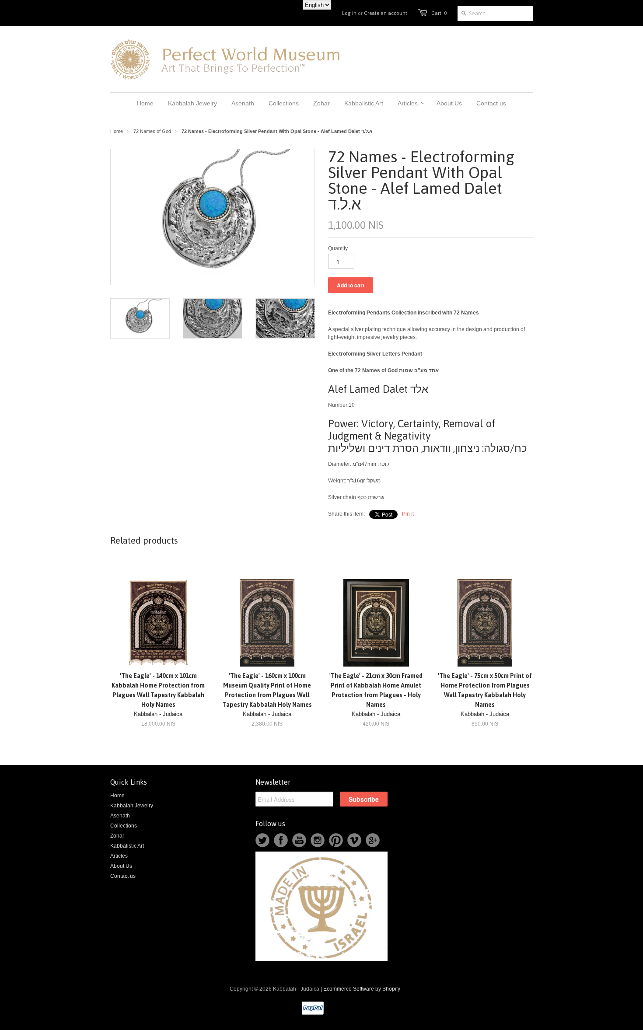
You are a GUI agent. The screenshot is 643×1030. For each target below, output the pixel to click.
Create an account (385, 13)
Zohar (117, 836)
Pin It (408, 514)
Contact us (123, 876)
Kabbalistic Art (127, 846)
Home (117, 796)
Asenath (120, 816)
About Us (121, 866)
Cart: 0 (439, 13)
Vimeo (354, 840)
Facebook (281, 840)
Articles (119, 856)
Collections (123, 826)
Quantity (338, 248)
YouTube (299, 840)
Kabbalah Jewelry (131, 806)
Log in (349, 13)
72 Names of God (152, 131)
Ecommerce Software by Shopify (361, 989)
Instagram (318, 840)
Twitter (262, 840)
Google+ (373, 840)
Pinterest (336, 840)
